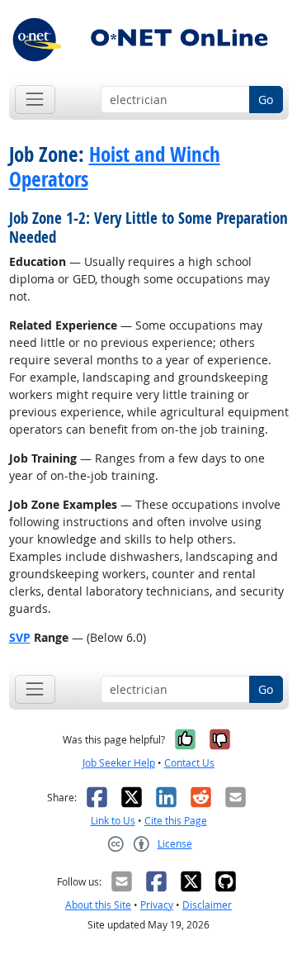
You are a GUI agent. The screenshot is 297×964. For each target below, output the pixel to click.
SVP (20, 637)
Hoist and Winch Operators (114, 166)
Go (265, 99)
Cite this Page (175, 821)
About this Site (98, 905)
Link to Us (113, 821)
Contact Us (189, 763)
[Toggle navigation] (35, 99)
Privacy (156, 905)
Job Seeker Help (118, 763)
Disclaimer (207, 905)
